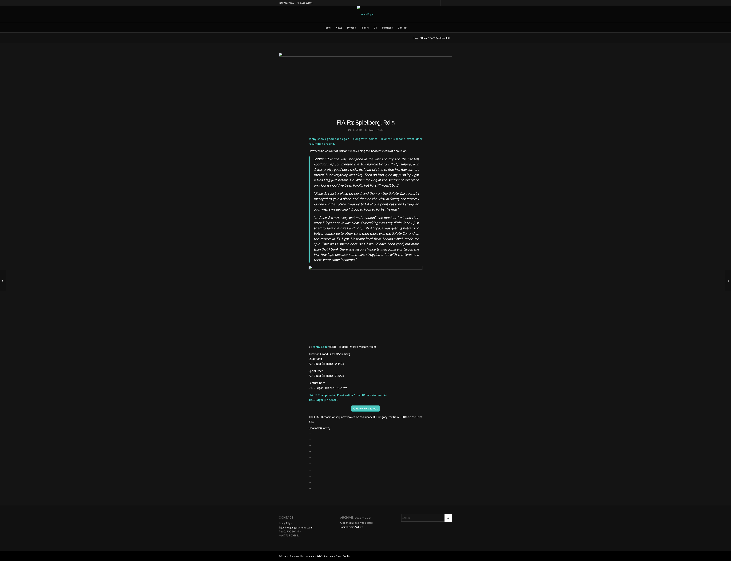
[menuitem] (327, 27)
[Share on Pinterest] (314, 451)
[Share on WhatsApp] (314, 445)
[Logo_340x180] (365, 14)
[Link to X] (449, 3)
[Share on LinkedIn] (314, 457)
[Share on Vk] (314, 470)
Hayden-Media (376, 130)
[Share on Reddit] (314, 476)
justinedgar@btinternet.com (297, 527)
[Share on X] (314, 439)
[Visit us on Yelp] (314, 488)
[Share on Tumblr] (314, 463)
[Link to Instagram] (443, 3)
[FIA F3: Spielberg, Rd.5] (365, 83)
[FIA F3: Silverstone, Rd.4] (3, 280)
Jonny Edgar (335, 556)
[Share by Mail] (314, 482)
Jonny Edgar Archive (351, 526)
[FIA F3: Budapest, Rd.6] (728, 280)
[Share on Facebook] (314, 433)
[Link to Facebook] (438, 3)
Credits (346, 556)
